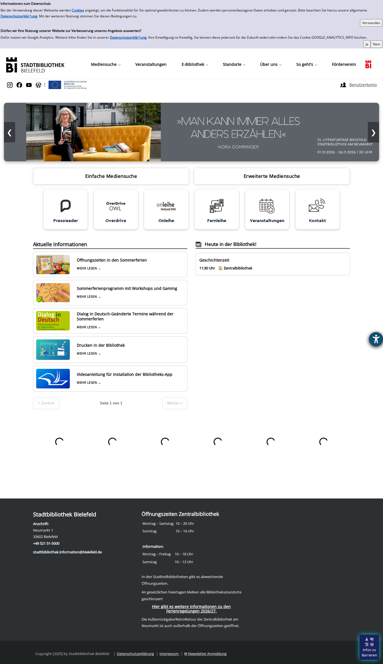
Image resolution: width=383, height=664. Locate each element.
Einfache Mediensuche (111, 176)
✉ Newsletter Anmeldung (205, 653)
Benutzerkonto (363, 84)
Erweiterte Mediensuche (272, 176)
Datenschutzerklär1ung (19, 16)
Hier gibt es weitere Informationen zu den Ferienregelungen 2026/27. (191, 609)
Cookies (78, 10)
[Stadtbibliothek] (35, 64)
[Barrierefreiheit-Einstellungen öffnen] (376, 339)
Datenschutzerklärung (135, 653)
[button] (106, 64)
